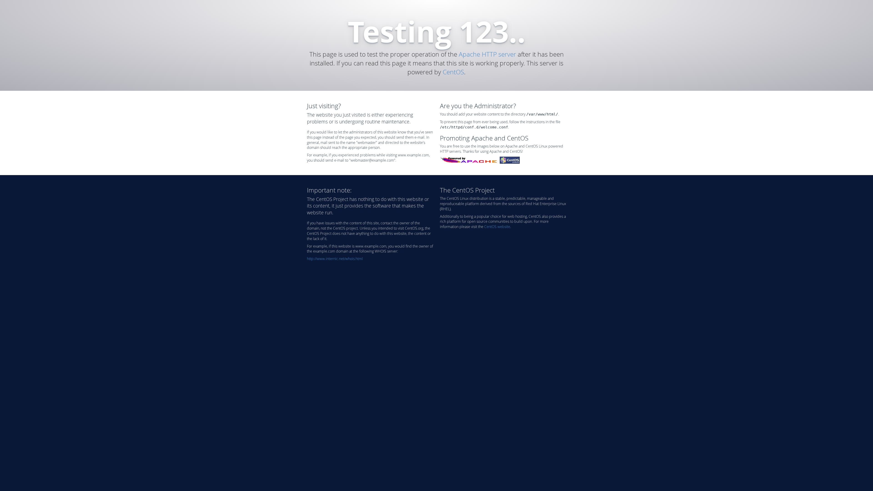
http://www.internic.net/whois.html (335, 258)
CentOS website (497, 226)
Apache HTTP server (487, 54)
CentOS (453, 72)
